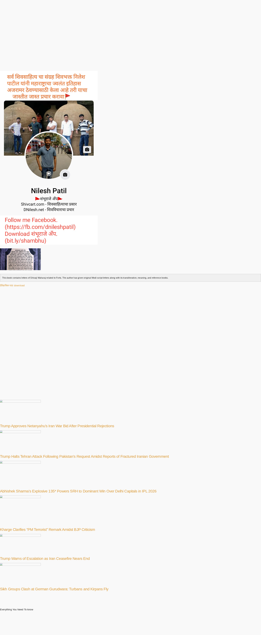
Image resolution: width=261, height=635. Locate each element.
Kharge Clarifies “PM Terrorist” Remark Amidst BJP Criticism (47, 529)
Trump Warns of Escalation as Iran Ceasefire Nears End (45, 558)
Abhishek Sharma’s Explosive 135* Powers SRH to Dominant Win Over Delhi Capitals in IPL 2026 (78, 491)
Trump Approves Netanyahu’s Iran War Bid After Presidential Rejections (57, 426)
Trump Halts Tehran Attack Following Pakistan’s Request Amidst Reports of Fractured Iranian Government (84, 456)
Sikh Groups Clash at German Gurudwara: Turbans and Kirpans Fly (54, 589)
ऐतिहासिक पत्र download (12, 285)
